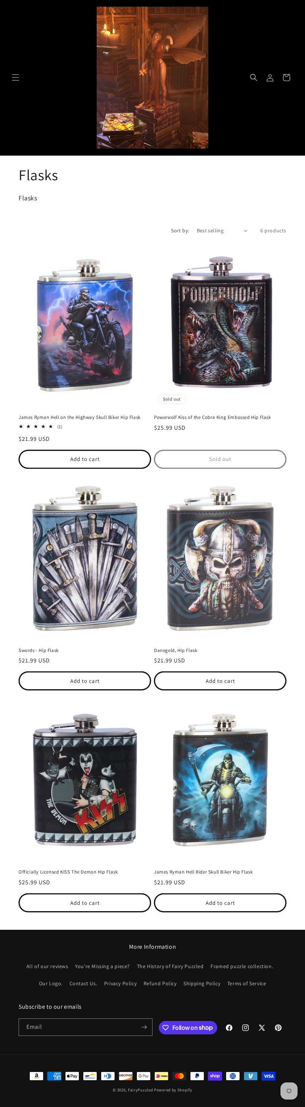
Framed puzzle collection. (242, 966)
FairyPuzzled (140, 1089)
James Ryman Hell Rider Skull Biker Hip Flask (203, 872)
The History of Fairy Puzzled (170, 966)
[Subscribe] (144, 1027)
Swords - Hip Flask (39, 650)
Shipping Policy (201, 983)
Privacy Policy (120, 983)
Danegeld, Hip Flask (175, 650)
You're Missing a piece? (102, 966)
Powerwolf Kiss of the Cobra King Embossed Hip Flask (212, 417)
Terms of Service (246, 983)
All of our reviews (47, 966)
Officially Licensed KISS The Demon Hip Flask (68, 872)
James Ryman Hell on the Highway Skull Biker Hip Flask (80, 417)
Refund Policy (160, 983)
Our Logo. (50, 983)
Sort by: (180, 230)
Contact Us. (83, 983)
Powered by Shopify (173, 1089)
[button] (15, 77)
